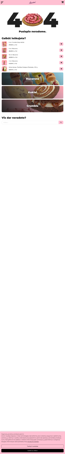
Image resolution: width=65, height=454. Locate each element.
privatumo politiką (33, 441)
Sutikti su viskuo (32, 450)
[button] (61, 44)
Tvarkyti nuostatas (32, 446)
